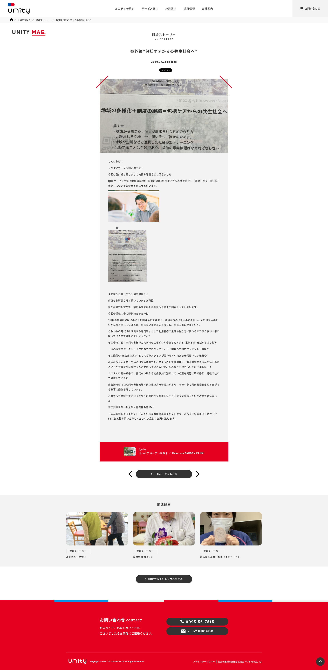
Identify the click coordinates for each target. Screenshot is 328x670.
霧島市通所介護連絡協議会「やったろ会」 (238, 662)
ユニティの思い (125, 8)
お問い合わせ (312, 8)
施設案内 (171, 8)
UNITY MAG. (24, 20)
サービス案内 (150, 8)
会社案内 (207, 8)
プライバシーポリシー (204, 662)
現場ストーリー (43, 20)
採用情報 (189, 8)
